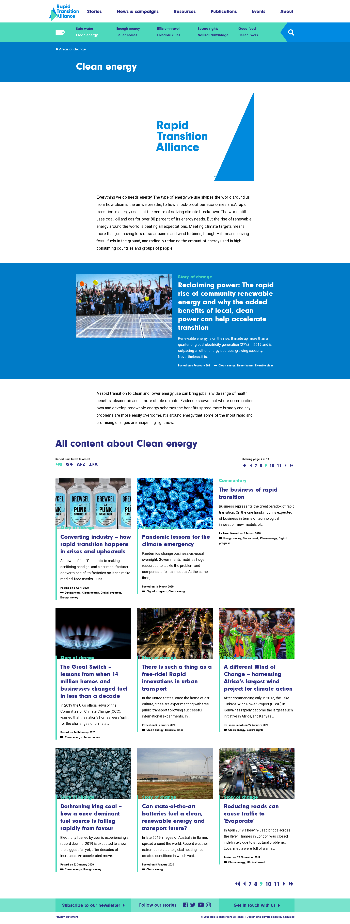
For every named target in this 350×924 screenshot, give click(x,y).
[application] (175, 137)
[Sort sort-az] (81, 464)
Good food (247, 29)
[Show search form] (291, 32)
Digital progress (111, 592)
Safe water (84, 29)
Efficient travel (168, 29)
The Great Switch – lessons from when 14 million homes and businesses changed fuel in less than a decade (94, 681)
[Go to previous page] (251, 466)
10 (271, 465)
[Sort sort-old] (58, 464)
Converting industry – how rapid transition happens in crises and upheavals (95, 544)
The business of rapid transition (248, 493)
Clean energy (87, 35)
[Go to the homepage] (67, 12)
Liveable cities (168, 35)
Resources (185, 11)
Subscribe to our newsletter (92, 905)
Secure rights (208, 29)
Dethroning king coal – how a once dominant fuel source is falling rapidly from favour (91, 817)
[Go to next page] (286, 466)
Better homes (126, 35)
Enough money (128, 29)
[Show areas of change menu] (59, 32)
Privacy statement (66, 916)
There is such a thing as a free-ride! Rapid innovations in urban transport (177, 677)
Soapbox (289, 916)
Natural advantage (213, 35)
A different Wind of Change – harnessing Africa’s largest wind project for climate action (258, 677)
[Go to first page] (245, 466)
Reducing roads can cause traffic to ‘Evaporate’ (251, 813)
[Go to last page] (292, 466)
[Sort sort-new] (69, 464)
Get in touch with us (255, 905)
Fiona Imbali (236, 725)
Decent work (248, 35)
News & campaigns (138, 11)
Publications (224, 11)
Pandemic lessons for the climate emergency (176, 540)
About (286, 11)
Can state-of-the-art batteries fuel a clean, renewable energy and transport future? (173, 817)
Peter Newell (231, 533)
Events (258, 11)
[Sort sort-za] (93, 464)
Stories (94, 11)
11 (279, 465)
